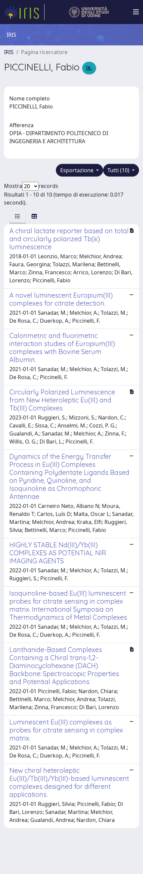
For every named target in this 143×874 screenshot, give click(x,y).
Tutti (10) (119, 170)
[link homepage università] (89, 12)
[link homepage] (24, 12)
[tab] (17, 216)
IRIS (9, 52)
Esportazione (77, 170)
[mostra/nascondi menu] (136, 12)
